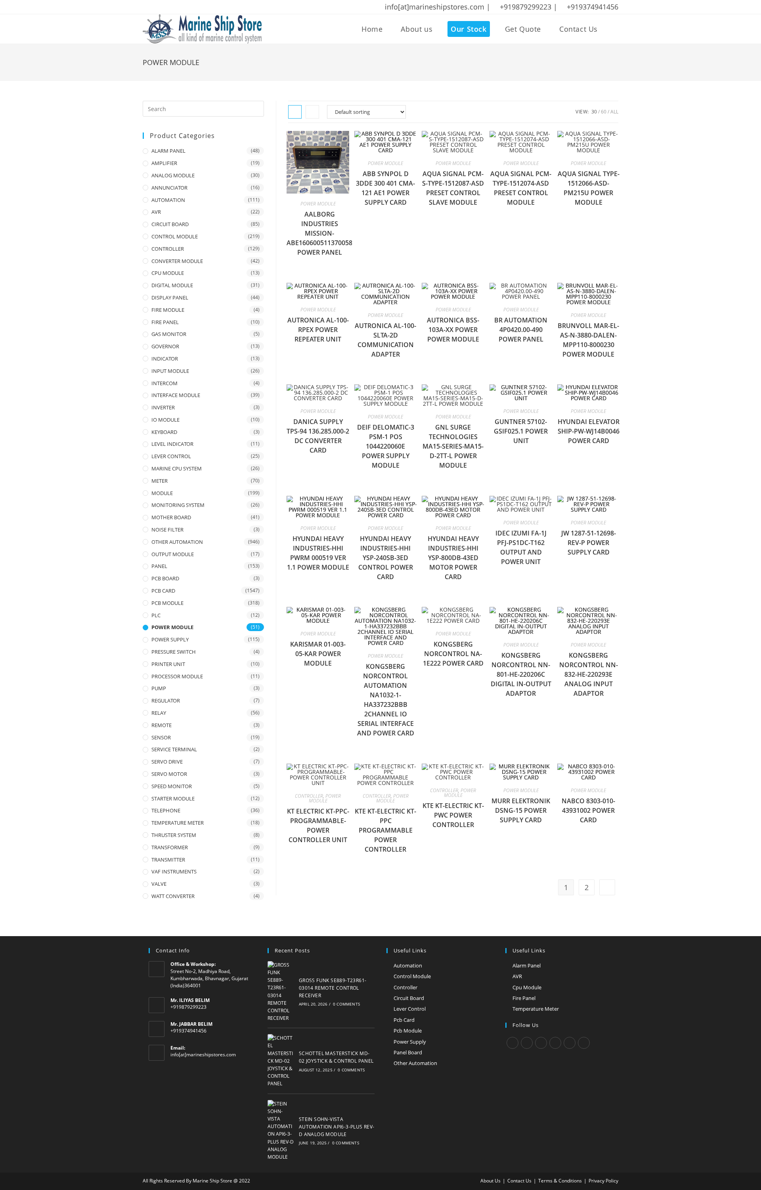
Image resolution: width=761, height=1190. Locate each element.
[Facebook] (527, 1043)
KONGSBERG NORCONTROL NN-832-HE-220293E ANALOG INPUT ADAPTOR (588, 674)
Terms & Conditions (560, 1180)
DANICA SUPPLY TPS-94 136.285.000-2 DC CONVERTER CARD (318, 436)
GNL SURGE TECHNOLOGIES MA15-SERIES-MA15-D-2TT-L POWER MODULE (453, 446)
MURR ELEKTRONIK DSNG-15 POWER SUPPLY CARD (520, 810)
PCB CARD (163, 590)
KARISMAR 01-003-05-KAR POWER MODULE (318, 654)
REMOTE (161, 725)
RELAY (158, 712)
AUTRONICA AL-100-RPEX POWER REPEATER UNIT (318, 330)
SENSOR (161, 737)
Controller (405, 987)
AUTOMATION (168, 199)
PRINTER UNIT (168, 664)
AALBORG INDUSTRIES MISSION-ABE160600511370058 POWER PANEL (319, 233)
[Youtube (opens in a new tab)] (197, 7)
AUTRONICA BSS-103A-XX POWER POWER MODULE (453, 330)
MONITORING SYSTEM (178, 505)
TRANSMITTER (168, 859)
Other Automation (415, 1063)
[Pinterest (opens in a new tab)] (166, 7)
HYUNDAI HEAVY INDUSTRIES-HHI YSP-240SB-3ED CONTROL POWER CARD (385, 557)
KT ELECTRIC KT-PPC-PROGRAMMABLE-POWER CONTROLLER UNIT (318, 825)
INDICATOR (164, 358)
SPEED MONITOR (171, 786)
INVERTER (163, 407)
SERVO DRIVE (167, 761)
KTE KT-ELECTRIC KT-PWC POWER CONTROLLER (453, 815)
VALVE (158, 883)
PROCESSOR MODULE (177, 676)
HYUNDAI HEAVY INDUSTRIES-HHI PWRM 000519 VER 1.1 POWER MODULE (318, 553)
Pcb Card (404, 1019)
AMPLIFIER (164, 163)
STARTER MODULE (173, 798)
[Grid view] (295, 112)
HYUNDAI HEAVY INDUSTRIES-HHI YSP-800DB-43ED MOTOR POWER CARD (453, 557)
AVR (156, 211)
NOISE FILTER (167, 529)
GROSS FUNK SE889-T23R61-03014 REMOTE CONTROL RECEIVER (333, 988)
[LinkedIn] (555, 1043)
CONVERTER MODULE (177, 261)
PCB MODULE (167, 603)
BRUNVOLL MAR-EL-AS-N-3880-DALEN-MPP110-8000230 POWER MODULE (588, 340)
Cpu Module (526, 987)
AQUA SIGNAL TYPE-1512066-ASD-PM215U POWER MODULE (589, 188)
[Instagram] (541, 1043)
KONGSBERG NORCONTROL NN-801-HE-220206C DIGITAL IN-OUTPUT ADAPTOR (521, 674)
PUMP (158, 688)
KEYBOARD (164, 432)
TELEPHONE (165, 810)
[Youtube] (584, 1043)
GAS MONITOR (168, 334)
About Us (490, 1180)
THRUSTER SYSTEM (173, 835)
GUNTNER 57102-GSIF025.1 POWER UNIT (521, 431)
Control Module (412, 976)
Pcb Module (408, 1030)
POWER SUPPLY (170, 639)
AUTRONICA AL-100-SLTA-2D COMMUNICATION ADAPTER (385, 340)
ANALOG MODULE (173, 175)
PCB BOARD (165, 578)
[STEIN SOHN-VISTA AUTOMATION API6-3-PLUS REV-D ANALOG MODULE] (281, 1130)
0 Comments (346, 1004)
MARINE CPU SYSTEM (176, 468)
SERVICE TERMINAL (174, 749)
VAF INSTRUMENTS (174, 871)
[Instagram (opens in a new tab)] (176, 7)
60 (603, 111)
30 (594, 111)
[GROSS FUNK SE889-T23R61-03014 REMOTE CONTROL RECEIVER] (281, 991)
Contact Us (519, 1180)
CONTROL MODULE (174, 236)
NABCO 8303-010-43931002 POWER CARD (588, 810)
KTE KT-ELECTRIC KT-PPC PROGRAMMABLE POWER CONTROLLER (385, 830)
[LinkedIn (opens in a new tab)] (187, 7)
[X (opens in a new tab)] (147, 7)
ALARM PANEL (168, 150)
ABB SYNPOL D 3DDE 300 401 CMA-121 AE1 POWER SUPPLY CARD (385, 188)
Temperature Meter (535, 1008)
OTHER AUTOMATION (177, 541)
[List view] (312, 112)
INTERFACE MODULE (175, 395)
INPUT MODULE (170, 370)
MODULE (162, 493)
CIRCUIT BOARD (170, 224)
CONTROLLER (309, 796)
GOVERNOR (165, 346)
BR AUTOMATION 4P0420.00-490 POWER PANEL (520, 330)
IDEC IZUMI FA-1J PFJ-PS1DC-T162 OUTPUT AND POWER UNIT (521, 547)
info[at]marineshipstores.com (203, 1054)
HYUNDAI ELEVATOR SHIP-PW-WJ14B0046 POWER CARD (589, 431)
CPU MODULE (167, 272)
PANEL (159, 566)
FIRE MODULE (167, 309)
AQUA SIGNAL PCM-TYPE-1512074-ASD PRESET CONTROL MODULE (520, 188)
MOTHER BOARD (171, 517)
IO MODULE (165, 419)
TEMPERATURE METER (177, 822)
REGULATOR (165, 700)
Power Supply (410, 1041)
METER (159, 480)
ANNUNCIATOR (169, 187)
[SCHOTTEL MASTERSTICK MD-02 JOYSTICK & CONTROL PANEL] (281, 1060)
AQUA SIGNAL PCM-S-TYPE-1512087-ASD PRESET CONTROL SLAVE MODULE (453, 188)
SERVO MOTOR (169, 773)
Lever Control (410, 1008)
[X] (512, 1043)
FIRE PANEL (165, 322)
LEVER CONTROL (171, 456)
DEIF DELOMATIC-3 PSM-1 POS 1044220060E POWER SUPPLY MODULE (385, 446)
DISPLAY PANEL (169, 297)
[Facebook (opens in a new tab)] (156, 7)
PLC (156, 615)
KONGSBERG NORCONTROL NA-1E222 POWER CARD (453, 654)
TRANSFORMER (169, 847)
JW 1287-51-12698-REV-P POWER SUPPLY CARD (588, 543)
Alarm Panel (526, 965)
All (614, 111)
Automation (408, 965)
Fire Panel (523, 998)
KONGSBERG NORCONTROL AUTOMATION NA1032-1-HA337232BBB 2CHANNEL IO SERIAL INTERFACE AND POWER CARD (385, 699)
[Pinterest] (570, 1043)
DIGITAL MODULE (172, 285)
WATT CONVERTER (173, 896)
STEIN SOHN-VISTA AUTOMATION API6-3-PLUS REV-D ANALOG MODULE (337, 1127)
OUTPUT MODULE (172, 554)
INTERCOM (164, 383)
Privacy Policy (603, 1180)
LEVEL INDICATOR (172, 443)
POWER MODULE (318, 203)
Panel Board (408, 1052)
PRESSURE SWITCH (173, 651)
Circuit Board (409, 998)
